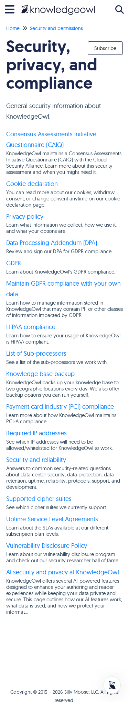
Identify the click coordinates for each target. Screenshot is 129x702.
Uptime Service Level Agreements (52, 519)
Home (13, 28)
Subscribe (105, 48)
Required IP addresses (36, 433)
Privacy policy (24, 216)
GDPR (13, 263)
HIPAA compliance (30, 327)
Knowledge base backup (40, 374)
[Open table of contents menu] (12, 8)
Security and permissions (56, 28)
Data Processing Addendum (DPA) (51, 243)
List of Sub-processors (36, 353)
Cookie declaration (32, 184)
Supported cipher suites (39, 499)
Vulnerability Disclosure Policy (46, 546)
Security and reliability (36, 460)
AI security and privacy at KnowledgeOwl (62, 572)
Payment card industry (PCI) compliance (60, 407)
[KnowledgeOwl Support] (58, 6)
